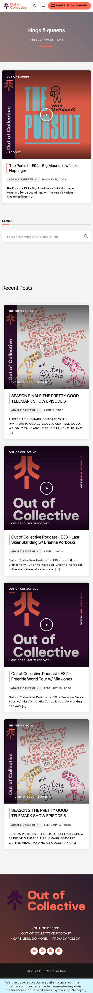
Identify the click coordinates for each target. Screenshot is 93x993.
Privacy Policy (66, 938)
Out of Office (46, 928)
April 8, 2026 (54, 410)
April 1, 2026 (53, 551)
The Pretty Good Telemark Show (21, 311)
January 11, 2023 (54, 179)
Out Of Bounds (18, 77)
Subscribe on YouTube (69, 6)
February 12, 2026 (57, 825)
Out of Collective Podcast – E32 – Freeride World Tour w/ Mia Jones (41, 676)
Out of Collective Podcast (22, 452)
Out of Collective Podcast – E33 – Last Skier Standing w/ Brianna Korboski (45, 540)
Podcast (15, 152)
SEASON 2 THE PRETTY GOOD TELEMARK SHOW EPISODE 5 (39, 813)
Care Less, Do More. (30, 938)
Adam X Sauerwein (22, 179)
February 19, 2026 (57, 688)
